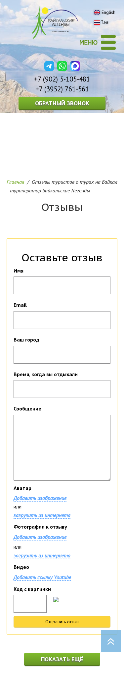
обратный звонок (62, 103)
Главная (15, 182)
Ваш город (26, 339)
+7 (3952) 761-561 (62, 88)
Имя (18, 270)
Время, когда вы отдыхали (46, 374)
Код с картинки (32, 589)
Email (20, 305)
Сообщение (27, 408)
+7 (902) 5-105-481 (62, 79)
